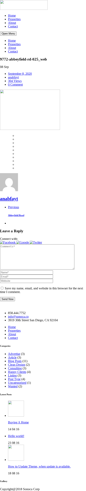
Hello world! (16, 436)
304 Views (15, 81)
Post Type (14, 379)
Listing (12, 375)
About (12, 22)
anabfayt (13, 77)
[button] (8, 242)
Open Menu (8, 33)
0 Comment (15, 84)
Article (12, 357)
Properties (14, 19)
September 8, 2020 (20, 73)
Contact (13, 26)
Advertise (14, 354)
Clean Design (16, 364)
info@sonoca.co (18, 316)
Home (12, 15)
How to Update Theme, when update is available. (39, 466)
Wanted (13, 386)
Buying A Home (18, 422)
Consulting (15, 368)
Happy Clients (17, 372)
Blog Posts (15, 361)
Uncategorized (17, 382)
